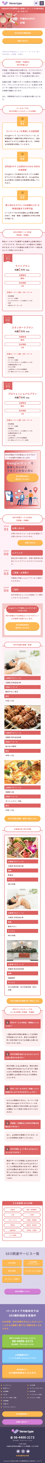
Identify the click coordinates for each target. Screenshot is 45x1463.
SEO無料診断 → (22, 1414)
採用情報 (6, 1400)
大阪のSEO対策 (14, 1461)
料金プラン (6, 1388)
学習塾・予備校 (32, 1230)
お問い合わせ (22, 41)
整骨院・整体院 (32, 1225)
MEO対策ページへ (22, 1291)
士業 (12, 1215)
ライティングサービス (36, 1388)
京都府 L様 (9, 792)
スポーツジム (12, 1220)
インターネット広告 (36, 1394)
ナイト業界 (12, 1235)
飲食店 (13, 1210)
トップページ (7, 1385)
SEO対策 (32, 1385)
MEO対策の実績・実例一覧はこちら (22, 818)
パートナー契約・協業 (9, 1397)
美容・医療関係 (32, 1210)
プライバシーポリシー (9, 1407)
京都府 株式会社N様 (13, 737)
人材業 (31, 1215)
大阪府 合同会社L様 (13, 682)
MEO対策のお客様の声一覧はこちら (24, 1001)
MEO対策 (32, 1391)
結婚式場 (13, 1230)
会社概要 (6, 1391)
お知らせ (6, 1404)
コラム (5, 1394)
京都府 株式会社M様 (16, 969)
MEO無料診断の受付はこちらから (22, 477)
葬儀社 (13, 1225)
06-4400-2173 (24, 1437)
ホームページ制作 (35, 1397)
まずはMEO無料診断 (22, 33)
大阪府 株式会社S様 (15, 866)
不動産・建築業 (32, 1220)
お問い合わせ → (22, 1422)
